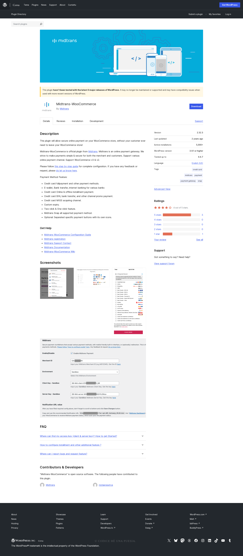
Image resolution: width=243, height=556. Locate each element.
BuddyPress (196, 528)
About (14, 514)
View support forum (164, 263)
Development (97, 121)
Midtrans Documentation (57, 247)
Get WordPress (230, 5)
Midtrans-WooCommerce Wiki (59, 251)
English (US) (197, 163)
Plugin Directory (18, 14)
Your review (160, 239)
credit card (197, 169)
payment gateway (188, 181)
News (13, 519)
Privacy (14, 528)
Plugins (59, 523)
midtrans (188, 175)
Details (46, 121)
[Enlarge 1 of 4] (70, 271)
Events (148, 519)
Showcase (61, 514)
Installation (77, 121)
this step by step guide (66, 166)
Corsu (40, 541)
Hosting (14, 523)
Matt (193, 519)
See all (199, 239)
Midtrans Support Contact (57, 243)
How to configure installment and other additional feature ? (70, 445)
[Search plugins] (41, 24)
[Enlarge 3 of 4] (142, 271)
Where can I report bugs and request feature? (63, 454)
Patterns (60, 528)
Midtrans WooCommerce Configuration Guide (67, 234)
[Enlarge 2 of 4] (106, 271)
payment (198, 175)
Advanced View (162, 189)
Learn (103, 514)
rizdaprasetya (106, 485)
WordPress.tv (108, 528)
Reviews (61, 121)
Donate (150, 523)
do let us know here (66, 170)
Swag (149, 528)
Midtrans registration (55, 239)
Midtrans (64, 108)
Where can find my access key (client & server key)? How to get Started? (78, 436)
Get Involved (151, 514)
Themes (60, 519)
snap (200, 181)
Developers (106, 523)
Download (196, 106)
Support (199, 121)
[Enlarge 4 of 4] (142, 342)
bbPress (195, 523)
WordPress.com (198, 514)
